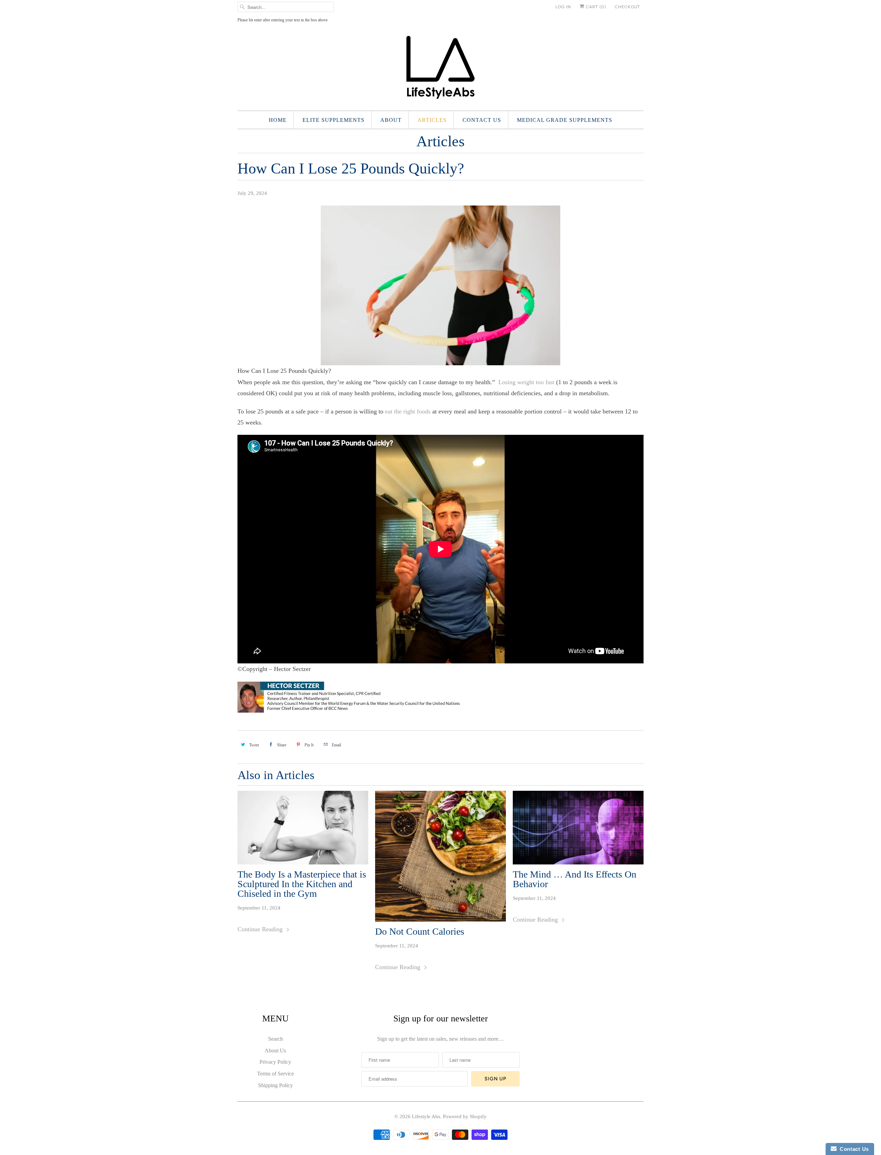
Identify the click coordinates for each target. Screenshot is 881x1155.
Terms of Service (275, 1074)
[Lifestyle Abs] (440, 69)
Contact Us (853, 1149)
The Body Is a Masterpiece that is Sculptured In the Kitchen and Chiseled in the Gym (301, 884)
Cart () (595, 6)
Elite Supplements (333, 120)
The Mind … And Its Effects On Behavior (574, 879)
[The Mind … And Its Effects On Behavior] (578, 827)
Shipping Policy (275, 1085)
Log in (563, 6)
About (391, 120)
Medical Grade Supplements (564, 120)
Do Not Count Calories (419, 931)
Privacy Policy (275, 1062)
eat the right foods (408, 411)
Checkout (627, 6)
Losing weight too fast (525, 382)
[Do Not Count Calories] (440, 856)
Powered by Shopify (465, 1116)
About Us (275, 1050)
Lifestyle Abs (426, 1116)
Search (275, 1039)
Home (278, 120)
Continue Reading (260, 929)
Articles (432, 120)
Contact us (482, 120)
